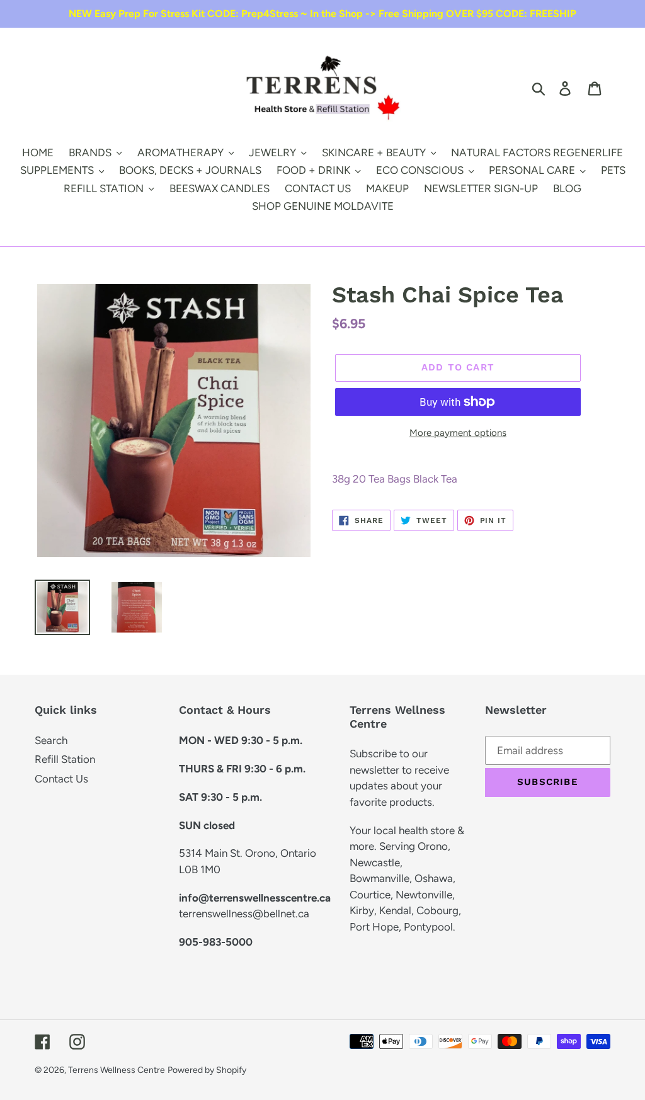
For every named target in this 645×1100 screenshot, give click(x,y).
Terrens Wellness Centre (116, 1070)
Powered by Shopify (207, 1070)
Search (51, 740)
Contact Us (61, 778)
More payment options (457, 432)
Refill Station (65, 759)
